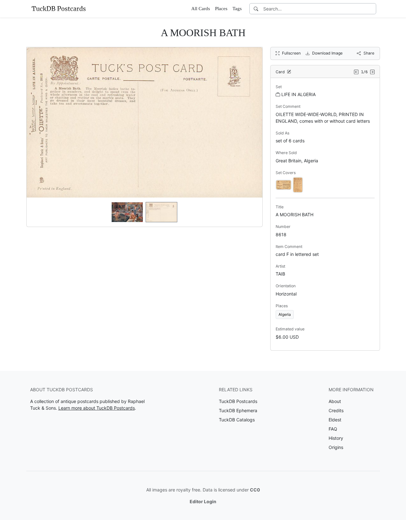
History (336, 438)
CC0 (255, 489)
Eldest (335, 419)
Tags (237, 8)
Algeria (284, 314)
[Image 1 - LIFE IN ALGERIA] (283, 184)
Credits (336, 410)
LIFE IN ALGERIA (298, 94)
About (335, 401)
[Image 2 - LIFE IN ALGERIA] (298, 184)
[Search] (256, 8)
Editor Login (203, 501)
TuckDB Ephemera (238, 410)
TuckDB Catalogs (237, 419)
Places (221, 8)
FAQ (333, 429)
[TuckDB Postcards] (58, 8)
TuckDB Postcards (238, 401)
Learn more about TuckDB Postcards (96, 408)
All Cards (200, 8)
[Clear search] (372, 8)
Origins (336, 447)
